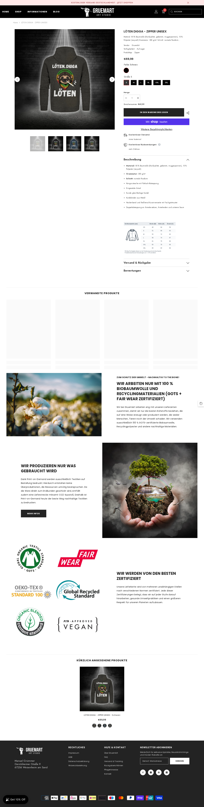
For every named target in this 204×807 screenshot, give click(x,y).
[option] (65, 79)
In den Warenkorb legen (154, 112)
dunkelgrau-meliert (94, 725)
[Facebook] (143, 772)
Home (15, 22)
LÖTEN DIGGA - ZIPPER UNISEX (102, 715)
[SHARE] (186, 113)
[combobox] (188, 11)
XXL (157, 82)
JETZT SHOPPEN (125, 2)
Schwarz (126, 70)
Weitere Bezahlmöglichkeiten (156, 129)
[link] (28, 362)
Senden (179, 761)
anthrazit (110, 725)
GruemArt (136, 45)
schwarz (99, 725)
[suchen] (171, 11)
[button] (17, 79)
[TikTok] (167, 772)
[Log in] (156, 11)
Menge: (127, 92)
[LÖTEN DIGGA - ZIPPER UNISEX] (102, 689)
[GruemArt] (149, 490)
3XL (166, 82)
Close (188, 2)
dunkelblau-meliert (104, 725)
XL (148, 82)
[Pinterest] (159, 772)
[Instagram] (151, 772)
